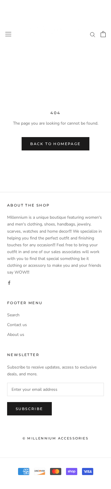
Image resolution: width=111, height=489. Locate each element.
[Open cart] (103, 34)
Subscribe (29, 409)
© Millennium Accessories (55, 438)
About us (15, 334)
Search (13, 315)
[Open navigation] (8, 34)
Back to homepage (55, 144)
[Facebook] (9, 282)
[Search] (92, 34)
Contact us (17, 325)
